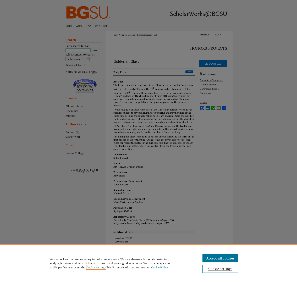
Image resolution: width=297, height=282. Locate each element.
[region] (148, 263)
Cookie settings (96, 267)
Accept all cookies (220, 258)
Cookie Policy (159, 267)
